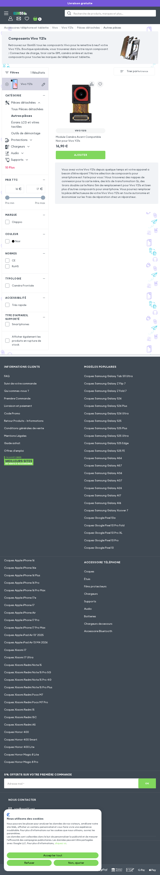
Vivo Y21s (67, 27)
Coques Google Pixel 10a (100, 518)
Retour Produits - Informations (24, 421)
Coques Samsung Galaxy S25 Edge (106, 443)
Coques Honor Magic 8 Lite (21, 754)
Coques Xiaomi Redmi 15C (20, 717)
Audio (88, 608)
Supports (90, 601)
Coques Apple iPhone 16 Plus (22, 575)
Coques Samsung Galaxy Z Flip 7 (105, 383)
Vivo (55, 27)
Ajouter (80, 154)
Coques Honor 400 (16, 732)
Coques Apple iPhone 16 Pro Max (24, 590)
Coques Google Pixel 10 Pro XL (103, 532)
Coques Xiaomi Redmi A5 (20, 724)
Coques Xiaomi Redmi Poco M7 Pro (26, 702)
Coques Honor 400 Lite (19, 747)
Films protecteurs (95, 586)
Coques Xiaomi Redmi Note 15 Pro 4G (27, 679)
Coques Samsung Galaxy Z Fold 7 (105, 391)
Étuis (87, 579)
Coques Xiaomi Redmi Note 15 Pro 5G (27, 672)
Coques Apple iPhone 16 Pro (21, 582)
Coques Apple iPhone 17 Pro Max (24, 627)
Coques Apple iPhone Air (20, 612)
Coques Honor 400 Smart (20, 739)
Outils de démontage (25, 133)
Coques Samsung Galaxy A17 (102, 495)
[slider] (7, 198)
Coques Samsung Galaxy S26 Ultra (106, 413)
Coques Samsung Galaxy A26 (103, 488)
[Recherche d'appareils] (43, 84)
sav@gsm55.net (24, 808)
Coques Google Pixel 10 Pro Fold (104, 525)
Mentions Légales (15, 436)
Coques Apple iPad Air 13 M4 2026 (26, 642)
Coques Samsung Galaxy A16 (102, 503)
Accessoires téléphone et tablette (26, 27)
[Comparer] (91, 84)
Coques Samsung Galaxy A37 (103, 480)
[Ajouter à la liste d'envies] (100, 84)
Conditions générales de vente (24, 428)
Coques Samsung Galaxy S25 (103, 421)
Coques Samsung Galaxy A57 (103, 465)
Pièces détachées (88, 27)
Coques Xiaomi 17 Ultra (18, 657)
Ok (147, 783)
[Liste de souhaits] (27, 19)
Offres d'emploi (14, 450)
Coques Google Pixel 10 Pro (101, 540)
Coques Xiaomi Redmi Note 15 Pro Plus (28, 687)
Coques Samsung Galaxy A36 (103, 473)
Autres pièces (112, 27)
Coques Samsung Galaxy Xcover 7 (106, 510)
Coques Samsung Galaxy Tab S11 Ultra (108, 376)
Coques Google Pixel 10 (99, 547)
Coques (89, 571)
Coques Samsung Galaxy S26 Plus (105, 406)
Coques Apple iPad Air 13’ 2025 (24, 635)
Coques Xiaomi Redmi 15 (19, 709)
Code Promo (12, 413)
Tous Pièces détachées (27, 109)
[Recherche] (69, 13)
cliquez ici (60, 843)
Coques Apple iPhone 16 (19, 560)
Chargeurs (91, 594)
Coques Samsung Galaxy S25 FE (104, 450)
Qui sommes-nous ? (16, 391)
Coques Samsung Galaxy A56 (103, 458)
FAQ (7, 376)
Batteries (90, 616)
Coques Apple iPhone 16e (20, 567)
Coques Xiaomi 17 (15, 650)
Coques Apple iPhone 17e (20, 597)
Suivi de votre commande (20, 383)
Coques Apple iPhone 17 (19, 605)
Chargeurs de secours (98, 623)
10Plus (10, 167)
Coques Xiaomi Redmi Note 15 (23, 665)
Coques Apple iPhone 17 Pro (21, 620)
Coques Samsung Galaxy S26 (103, 398)
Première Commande (17, 398)
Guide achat (12, 443)
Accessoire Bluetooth (98, 631)
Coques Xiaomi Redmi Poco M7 (23, 694)
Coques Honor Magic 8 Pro (21, 762)
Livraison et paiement (18, 406)
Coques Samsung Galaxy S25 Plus (105, 428)
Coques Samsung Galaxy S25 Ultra (106, 436)
